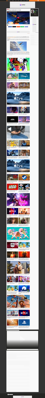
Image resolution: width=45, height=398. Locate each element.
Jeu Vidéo (13, 0)
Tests (24, 0)
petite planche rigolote (10, 37)
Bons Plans (27, 0)
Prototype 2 (24, 52)
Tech (15, 0)
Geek (18, 0)
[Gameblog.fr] (8, 0)
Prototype (14, 36)
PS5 (30, 0)
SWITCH (33, 0)
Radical (9, 38)
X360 (34, 11)
